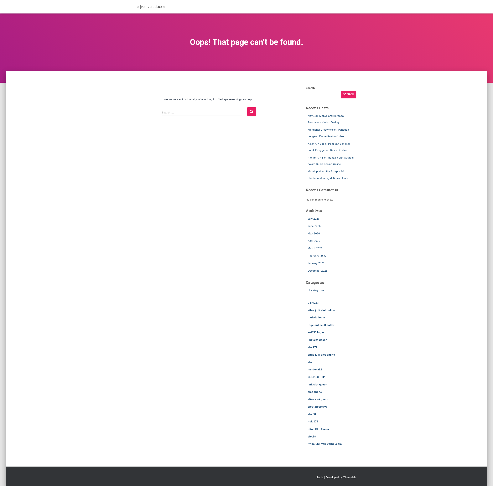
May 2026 (314, 233)
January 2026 (316, 263)
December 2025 (317, 270)
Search (310, 87)
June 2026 (314, 225)
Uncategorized (316, 290)
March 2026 (315, 248)
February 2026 (317, 255)
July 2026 (313, 218)
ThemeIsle (349, 477)
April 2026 (314, 240)
